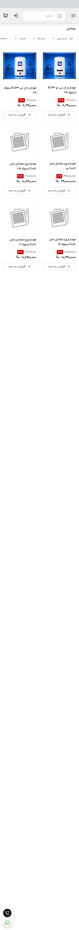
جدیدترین (62, 38)
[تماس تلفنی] (7, 913)
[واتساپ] (7, 923)
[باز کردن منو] (72, 15)
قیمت (22, 38)
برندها (41, 38)
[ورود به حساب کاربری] (16, 15)
